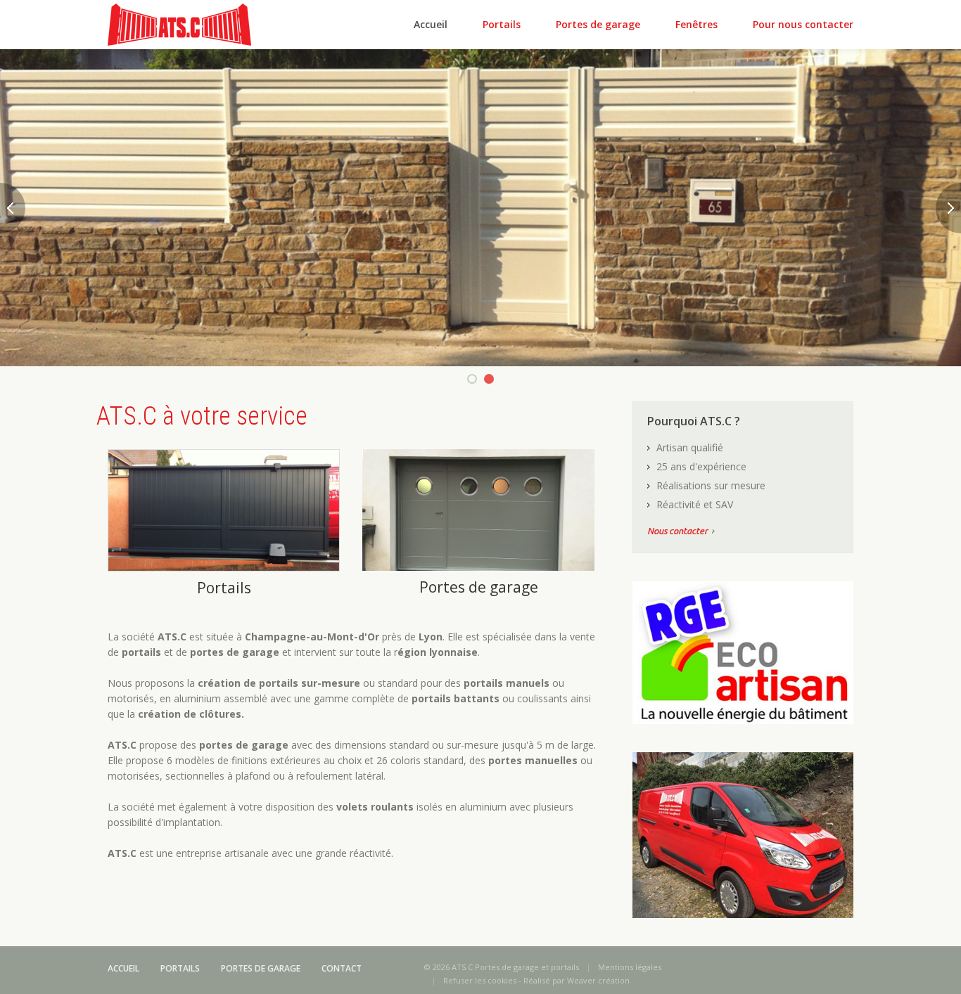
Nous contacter (677, 531)
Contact (342, 968)
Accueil (430, 24)
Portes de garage (598, 24)
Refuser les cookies (479, 980)
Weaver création (598, 980)
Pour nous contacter (803, 24)
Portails (502, 24)
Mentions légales (629, 967)
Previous (12, 208)
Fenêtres (696, 24)
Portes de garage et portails (527, 967)
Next (948, 208)
